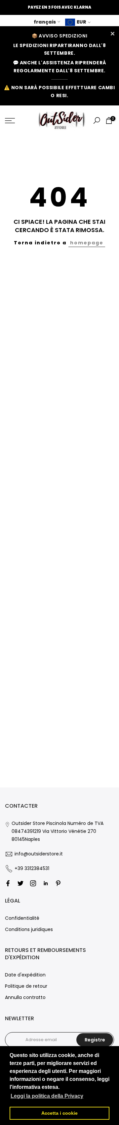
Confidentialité (22, 918)
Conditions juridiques (29, 929)
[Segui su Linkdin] (46, 883)
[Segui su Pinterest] (58, 883)
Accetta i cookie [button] (59, 1113)
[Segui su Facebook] (8, 883)
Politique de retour (26, 986)
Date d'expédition (25, 974)
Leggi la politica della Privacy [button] (47, 1096)
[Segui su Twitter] (20, 883)
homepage (86, 242)
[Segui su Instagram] (33, 883)
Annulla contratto (25, 997)
